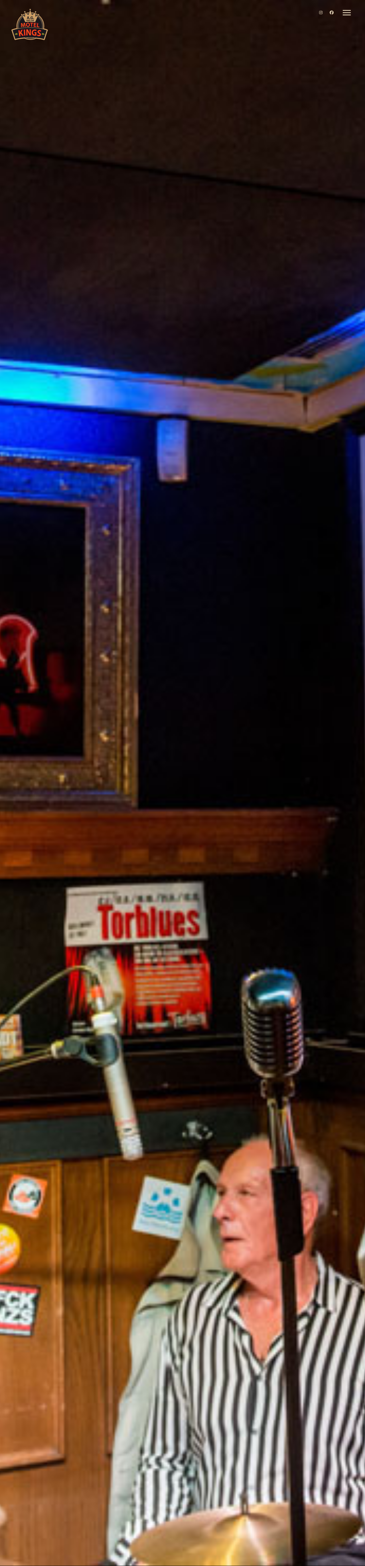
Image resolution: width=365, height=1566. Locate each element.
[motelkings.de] (29, 25)
